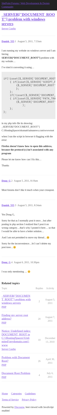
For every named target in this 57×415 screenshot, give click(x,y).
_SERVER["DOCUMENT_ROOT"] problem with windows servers (28, 19)
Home (5, 393)
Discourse (19, 407)
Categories (16, 393)
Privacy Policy (29, 399)
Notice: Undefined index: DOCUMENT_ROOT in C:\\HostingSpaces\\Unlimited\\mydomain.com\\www (16, 337)
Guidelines (30, 393)
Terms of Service (10, 399)
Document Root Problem (16, 373)
